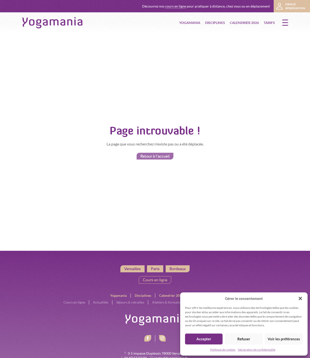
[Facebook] (147, 338)
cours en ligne (175, 6)
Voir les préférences (284, 339)
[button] (300, 298)
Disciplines (215, 22)
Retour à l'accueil (155, 156)
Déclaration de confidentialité (256, 349)
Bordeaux (178, 268)
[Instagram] (162, 338)
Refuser (243, 339)
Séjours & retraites (130, 302)
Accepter (203, 339)
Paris (155, 268)
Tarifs (269, 22)
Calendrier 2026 (244, 22)
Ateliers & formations (168, 302)
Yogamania (189, 22)
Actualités (100, 302)
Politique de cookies (222, 349)
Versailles (132, 268)
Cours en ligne (155, 279)
